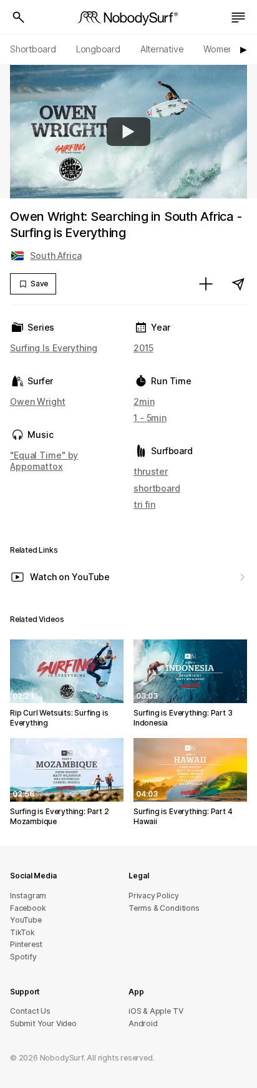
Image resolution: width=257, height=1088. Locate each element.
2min (144, 401)
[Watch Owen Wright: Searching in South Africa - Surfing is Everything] (128, 131)
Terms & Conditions (164, 908)
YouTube (26, 920)
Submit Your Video (43, 1023)
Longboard (98, 49)
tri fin (144, 504)
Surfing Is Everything (53, 347)
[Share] (238, 284)
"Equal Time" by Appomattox (44, 461)
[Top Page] (128, 17)
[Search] (18, 17)
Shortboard (33, 49)
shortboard (156, 488)
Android (143, 1023)
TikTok (22, 932)
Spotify (23, 956)
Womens (220, 49)
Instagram (28, 895)
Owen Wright (37, 401)
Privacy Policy (153, 895)
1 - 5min (150, 417)
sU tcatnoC (30, 1011)
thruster (150, 471)
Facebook (28, 908)
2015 (143, 347)
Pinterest (26, 944)
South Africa (56, 255)
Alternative (162, 49)
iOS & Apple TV (155, 1011)
